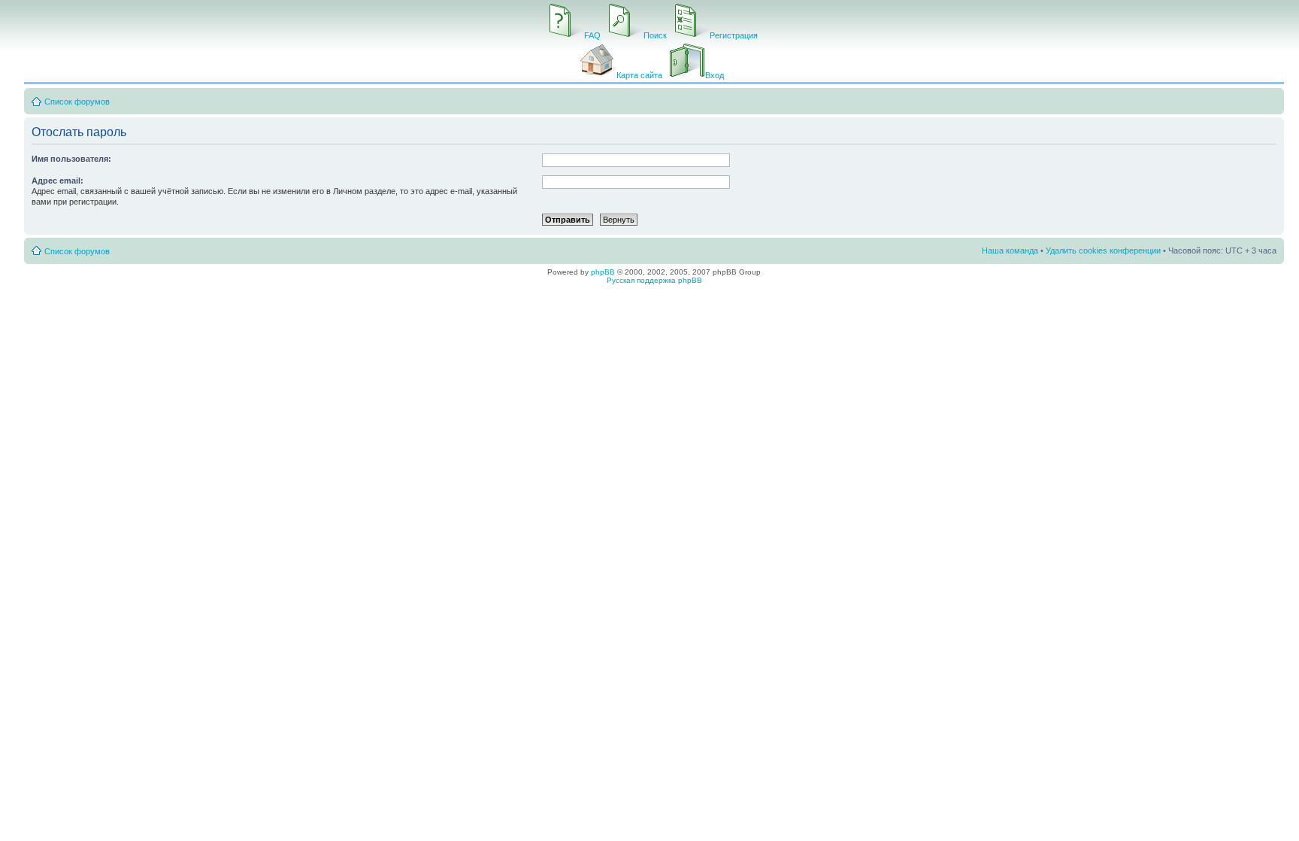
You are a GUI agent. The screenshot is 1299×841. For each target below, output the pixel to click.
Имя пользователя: (71, 158)
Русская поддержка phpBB (654, 280)
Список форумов (77, 101)
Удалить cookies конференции (1103, 250)
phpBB (603, 272)
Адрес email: (57, 180)
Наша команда (1010, 250)
